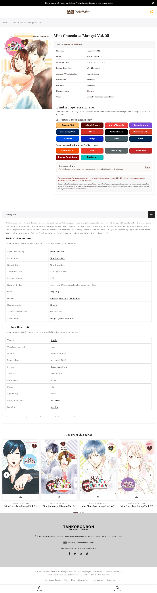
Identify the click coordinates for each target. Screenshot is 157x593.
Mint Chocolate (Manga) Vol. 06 (98, 506)
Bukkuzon (92, 157)
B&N (116, 138)
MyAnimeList (71, 318)
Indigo (92, 138)
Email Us (110, 580)
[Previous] (7, 475)
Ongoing (54, 291)
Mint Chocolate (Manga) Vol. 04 (59, 506)
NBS (92, 150)
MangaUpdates (57, 318)
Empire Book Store (67, 157)
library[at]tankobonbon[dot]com (81, 542)
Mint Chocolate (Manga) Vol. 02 (20, 506)
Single (54, 340)
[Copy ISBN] (102, 57)
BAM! (141, 138)
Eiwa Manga (116, 150)
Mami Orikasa (57, 251)
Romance (63, 298)
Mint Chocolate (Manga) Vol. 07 (136, 506)
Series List (69, 580)
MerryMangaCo (116, 125)
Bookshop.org (141, 125)
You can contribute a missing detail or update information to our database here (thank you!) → (41, 417)
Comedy (54, 298)
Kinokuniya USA (67, 132)
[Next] (150, 475)
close (3, 3)
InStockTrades (92, 125)
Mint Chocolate (73, 44)
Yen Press (55, 400)
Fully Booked (67, 150)
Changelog (83, 580)
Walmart (68, 138)
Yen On (54, 407)
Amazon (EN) (68, 125)
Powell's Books (140, 132)
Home (5, 22)
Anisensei (141, 150)
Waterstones (116, 132)
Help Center (97, 580)
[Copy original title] (105, 62)
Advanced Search (53, 580)
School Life (74, 298)
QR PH (118, 178)
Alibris (92, 132)
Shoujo (90, 91)
